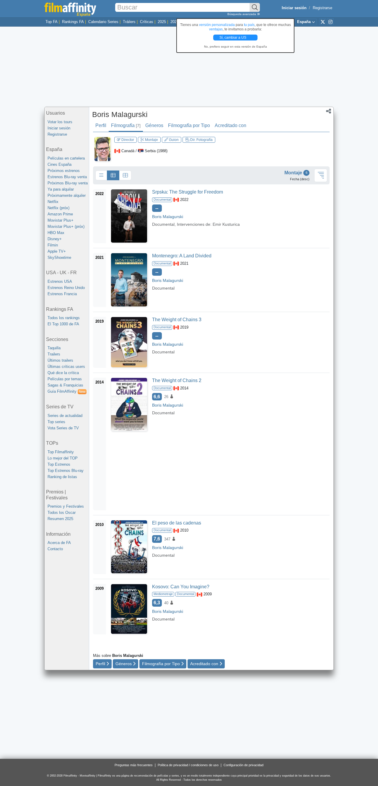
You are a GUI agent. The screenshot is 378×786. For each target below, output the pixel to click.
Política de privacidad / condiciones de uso (188, 765)
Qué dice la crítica (63, 373)
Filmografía (126, 125)
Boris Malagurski (120, 114)
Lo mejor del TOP (63, 458)
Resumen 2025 (60, 519)
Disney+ (55, 239)
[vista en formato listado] (113, 175)
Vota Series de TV (63, 428)
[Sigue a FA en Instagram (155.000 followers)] (330, 21)
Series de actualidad (65, 415)
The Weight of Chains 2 (176, 380)
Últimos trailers (60, 360)
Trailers (54, 354)
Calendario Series (103, 22)
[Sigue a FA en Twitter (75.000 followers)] (323, 21)
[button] (328, 112)
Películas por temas (65, 379)
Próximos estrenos (64, 170)
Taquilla (54, 348)
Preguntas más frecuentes (134, 765)
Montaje (151, 140)
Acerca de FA (59, 542)
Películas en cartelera (66, 158)
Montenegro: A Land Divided (181, 255)
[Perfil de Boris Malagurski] (102, 149)
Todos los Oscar (62, 512)
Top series (56, 422)
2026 (174, 22)
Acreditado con (230, 125)
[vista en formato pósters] (125, 175)
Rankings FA (73, 22)
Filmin (53, 245)
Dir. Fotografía (201, 140)
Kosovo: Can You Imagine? (180, 586)
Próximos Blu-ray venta (68, 183)
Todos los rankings (64, 318)
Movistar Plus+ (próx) (66, 226)
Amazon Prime (60, 214)
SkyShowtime (59, 257)
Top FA (51, 22)
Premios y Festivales (66, 506)
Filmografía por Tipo (189, 125)
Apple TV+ (57, 251)
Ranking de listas (62, 477)
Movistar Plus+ (61, 220)
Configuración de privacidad (243, 765)
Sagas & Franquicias (65, 385)
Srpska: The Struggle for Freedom (187, 191)
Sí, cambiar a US (233, 37)
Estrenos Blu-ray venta (67, 177)
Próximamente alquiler (67, 195)
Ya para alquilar (61, 189)
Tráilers (129, 22)
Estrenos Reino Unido (66, 287)
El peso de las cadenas (176, 522)
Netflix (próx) (58, 208)
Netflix (53, 201)
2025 (162, 22)
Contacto (55, 549)
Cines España (59, 164)
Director (127, 140)
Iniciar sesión (59, 128)
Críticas (146, 22)
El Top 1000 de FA (63, 324)
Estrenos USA (60, 281)
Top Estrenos (59, 464)
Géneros (154, 125)
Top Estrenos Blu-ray (66, 470)
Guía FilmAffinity (66, 391)
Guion (173, 140)
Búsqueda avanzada (242, 14)
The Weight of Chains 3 (176, 319)
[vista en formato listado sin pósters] (101, 175)
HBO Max (56, 232)
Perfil (100, 125)
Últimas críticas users (66, 366)
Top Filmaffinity (61, 452)
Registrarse (322, 8)
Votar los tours (60, 122)
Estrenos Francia (62, 294)
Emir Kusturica (226, 224)
